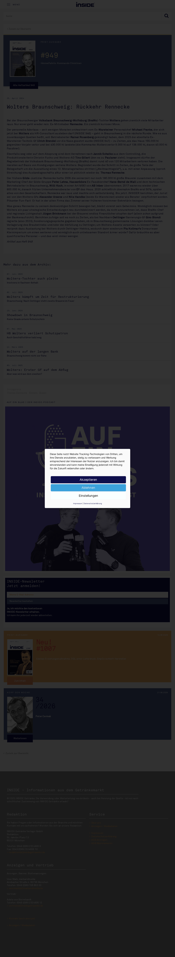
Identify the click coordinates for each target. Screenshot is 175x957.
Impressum (77, 503)
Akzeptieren (88, 479)
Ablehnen (88, 487)
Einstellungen (88, 495)
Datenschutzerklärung (93, 503)
